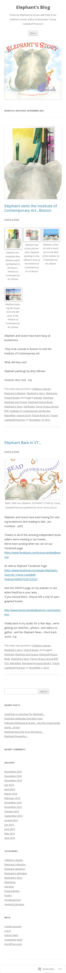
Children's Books (41, 388)
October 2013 (11, 811)
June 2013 (9, 829)
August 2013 (11, 820)
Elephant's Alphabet (15, 873)
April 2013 (9, 838)
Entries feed (11, 935)
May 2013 (9, 833)
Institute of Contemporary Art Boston (30, 411)
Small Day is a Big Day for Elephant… (24, 714)
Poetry (8, 895)
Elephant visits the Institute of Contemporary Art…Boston (30, 208)
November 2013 (13, 807)
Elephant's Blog (33, 7)
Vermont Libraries (14, 904)
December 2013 (13, 802)
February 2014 (12, 798)
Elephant (48, 397)
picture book (24, 415)
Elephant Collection (15, 393)
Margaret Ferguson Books (36, 663)
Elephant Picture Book (40, 402)
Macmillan (10, 415)
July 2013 (9, 824)
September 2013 (13, 815)
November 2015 (13, 771)
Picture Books (12, 397)
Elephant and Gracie (15, 402)
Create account (12, 926)
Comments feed (13, 939)
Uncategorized (12, 899)
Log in (7, 930)
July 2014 (9, 785)
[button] (13, 257)
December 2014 (13, 776)
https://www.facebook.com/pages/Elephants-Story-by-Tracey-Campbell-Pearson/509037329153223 (31, 575)
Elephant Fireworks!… (16, 736)
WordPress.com (13, 944)
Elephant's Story (36, 393)
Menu (33, 33)
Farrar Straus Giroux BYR (44, 658)
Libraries (9, 886)
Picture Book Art (40, 415)
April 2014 (9, 789)
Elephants (51, 393)
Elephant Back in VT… (22, 442)
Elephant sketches (14, 869)
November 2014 (13, 780)
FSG (6, 663)
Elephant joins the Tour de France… (24, 731)
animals (37, 397)
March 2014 (10, 793)
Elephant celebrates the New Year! (23, 718)
